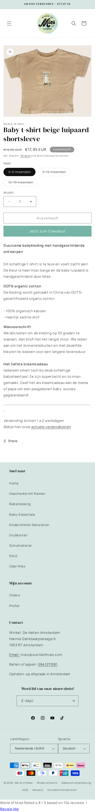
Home (13, 483)
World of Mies (24, 782)
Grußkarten (18, 535)
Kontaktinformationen (62, 790)
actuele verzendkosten (51, 426)
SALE (13, 556)
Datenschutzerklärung (76, 782)
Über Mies (17, 566)
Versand (25, 155)
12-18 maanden (23, 183)
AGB (25, 790)
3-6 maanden (22, 172)
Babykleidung (19, 504)
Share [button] (13, 441)
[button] (9, 23)
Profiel (14, 605)
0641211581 (47, 664)
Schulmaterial (20, 545)
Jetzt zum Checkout (47, 231)
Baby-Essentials (22, 514)
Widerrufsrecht (47, 782)
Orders (14, 595)
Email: (14, 654)
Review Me (9, 808)
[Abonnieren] (73, 700)
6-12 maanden (56, 172)
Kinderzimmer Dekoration (29, 525)
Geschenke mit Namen (27, 493)
